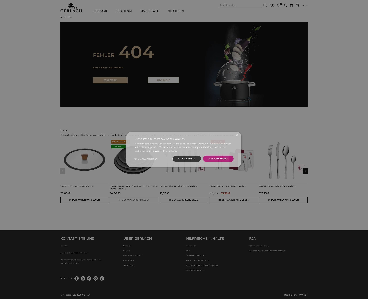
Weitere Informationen (166, 150)
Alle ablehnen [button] (186, 158)
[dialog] (183, 149)
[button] (145, 158)
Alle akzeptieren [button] (218, 158)
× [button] (237, 135)
